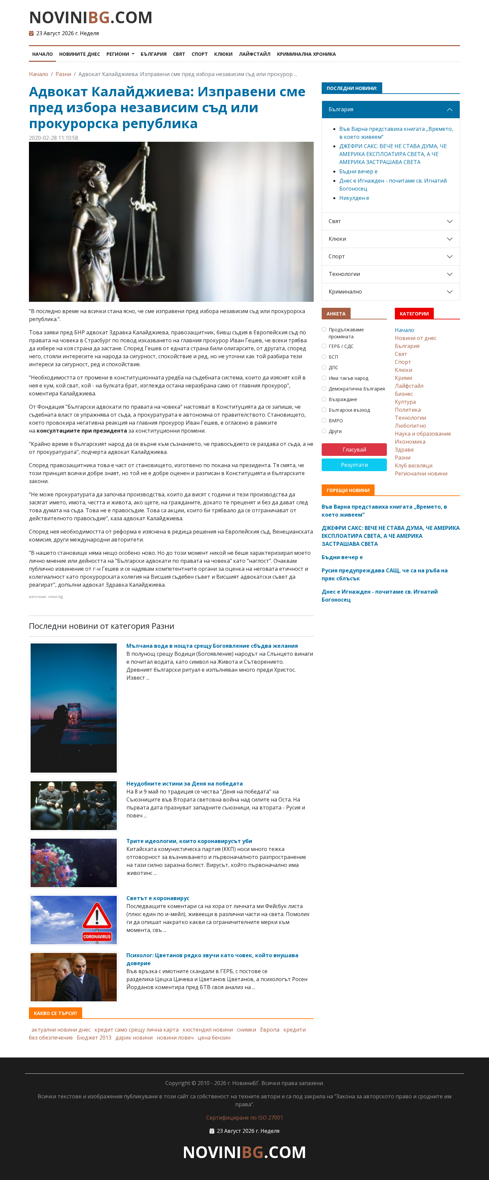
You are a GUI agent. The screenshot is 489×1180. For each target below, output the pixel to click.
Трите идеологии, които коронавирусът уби (189, 841)
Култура (405, 401)
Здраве (404, 449)
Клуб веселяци (413, 465)
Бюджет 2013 (94, 1037)
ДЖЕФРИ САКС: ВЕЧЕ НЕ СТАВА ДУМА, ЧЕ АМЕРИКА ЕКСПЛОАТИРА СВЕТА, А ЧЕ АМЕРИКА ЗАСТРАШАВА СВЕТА (393, 154)
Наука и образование (423, 433)
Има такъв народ (348, 378)
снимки (246, 1029)
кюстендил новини (208, 1029)
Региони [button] (118, 54)
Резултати (354, 464)
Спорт (200, 54)
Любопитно (410, 425)
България (154, 54)
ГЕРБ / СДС (341, 346)
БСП (333, 357)
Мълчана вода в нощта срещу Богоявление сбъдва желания (212, 645)
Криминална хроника (306, 54)
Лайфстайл (254, 54)
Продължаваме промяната (346, 333)
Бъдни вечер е (358, 171)
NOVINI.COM (91, 17)
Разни (63, 74)
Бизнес (404, 393)
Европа (269, 1029)
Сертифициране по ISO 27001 (244, 1117)
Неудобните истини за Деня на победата (184, 783)
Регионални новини (421, 473)
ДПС (333, 367)
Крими (403, 377)
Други (335, 431)
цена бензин (214, 1037)
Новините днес (79, 54)
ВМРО (336, 420)
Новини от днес (415, 338)
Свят (179, 54)
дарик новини (134, 1037)
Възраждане (343, 399)
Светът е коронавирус (157, 898)
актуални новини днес (61, 1029)
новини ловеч (175, 1037)
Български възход (349, 410)
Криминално (345, 291)
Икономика (410, 441)
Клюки (223, 54)
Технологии (344, 274)
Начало (42, 54)
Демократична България (357, 388)
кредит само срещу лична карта (136, 1029)
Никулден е (354, 198)
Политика (408, 409)
